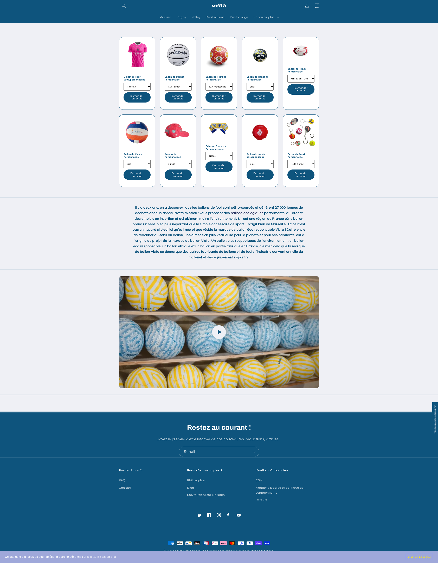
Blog (190, 487)
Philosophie (196, 480)
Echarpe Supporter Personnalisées (216, 147)
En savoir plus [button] (107, 556)
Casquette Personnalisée (173, 155)
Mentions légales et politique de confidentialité (280, 490)
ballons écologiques (247, 213)
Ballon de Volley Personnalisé (133, 155)
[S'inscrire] (254, 452)
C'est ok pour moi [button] (419, 556)
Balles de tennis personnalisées (256, 155)
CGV (259, 480)
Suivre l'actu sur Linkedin (206, 495)
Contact (125, 487)
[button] (124, 5)
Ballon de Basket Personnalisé (174, 78)
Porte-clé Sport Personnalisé (296, 155)
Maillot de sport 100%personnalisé (134, 78)
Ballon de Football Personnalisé (215, 78)
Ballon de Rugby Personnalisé (296, 70)
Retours (261, 499)
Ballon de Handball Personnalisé (257, 78)
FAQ (122, 480)
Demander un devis (137, 97)
